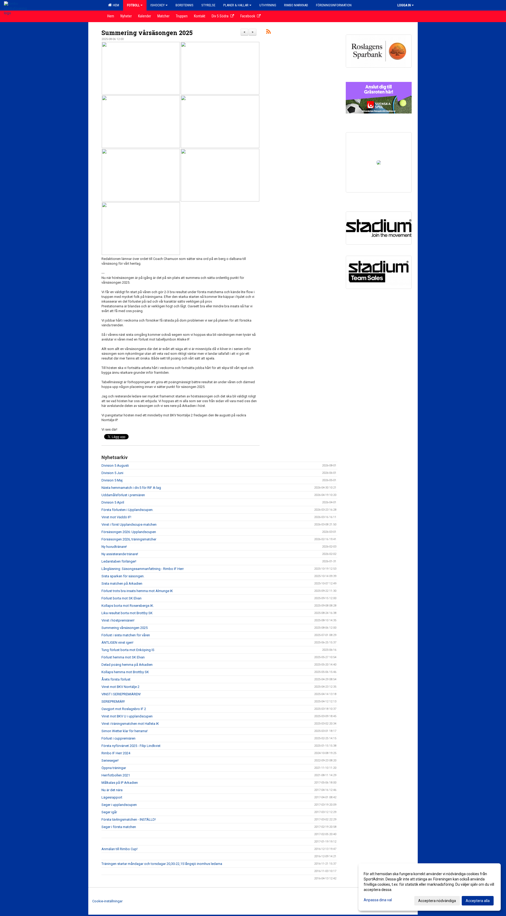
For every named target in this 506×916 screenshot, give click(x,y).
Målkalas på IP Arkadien (119, 783)
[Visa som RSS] (268, 33)
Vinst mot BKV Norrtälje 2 (120, 687)
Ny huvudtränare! (114, 547)
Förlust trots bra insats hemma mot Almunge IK (137, 591)
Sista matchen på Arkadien (121, 583)
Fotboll (133, 5)
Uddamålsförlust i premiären (123, 495)
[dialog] (429, 887)
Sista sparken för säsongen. (122, 576)
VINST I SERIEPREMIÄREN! (121, 694)
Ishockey (157, 5)
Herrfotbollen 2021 (115, 775)
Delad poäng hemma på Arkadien (127, 665)
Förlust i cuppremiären (118, 738)
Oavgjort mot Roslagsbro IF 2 (123, 709)
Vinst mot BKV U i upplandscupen (127, 716)
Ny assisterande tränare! (119, 554)
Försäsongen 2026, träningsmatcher (128, 539)
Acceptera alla (478, 901)
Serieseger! (110, 760)
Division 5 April (112, 502)
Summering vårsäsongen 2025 (147, 33)
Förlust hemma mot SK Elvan (123, 657)
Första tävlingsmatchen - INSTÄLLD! (128, 819)
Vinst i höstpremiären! (117, 620)
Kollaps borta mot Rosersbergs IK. (127, 606)
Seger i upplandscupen (119, 805)
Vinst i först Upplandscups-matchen (129, 524)
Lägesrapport (111, 797)
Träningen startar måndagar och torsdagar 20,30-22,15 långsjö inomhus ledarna (161, 864)
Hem (115, 5)
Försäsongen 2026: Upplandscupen (128, 532)
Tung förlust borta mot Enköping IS (127, 650)
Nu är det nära (112, 790)
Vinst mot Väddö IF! (116, 517)
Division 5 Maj (112, 480)
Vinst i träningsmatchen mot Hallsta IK (130, 724)
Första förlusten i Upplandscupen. (127, 510)
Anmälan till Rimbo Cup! (119, 849)
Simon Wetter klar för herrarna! (124, 731)
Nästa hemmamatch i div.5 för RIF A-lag (131, 488)
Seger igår (109, 812)
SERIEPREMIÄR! (113, 701)
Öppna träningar (113, 768)
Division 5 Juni (112, 473)
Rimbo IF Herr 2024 (115, 753)
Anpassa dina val (378, 900)
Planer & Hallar (236, 5)
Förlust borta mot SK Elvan (121, 598)
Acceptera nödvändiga (437, 901)
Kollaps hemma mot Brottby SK (125, 672)
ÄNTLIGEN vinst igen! (117, 642)
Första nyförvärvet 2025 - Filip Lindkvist (130, 746)
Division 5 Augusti (115, 465)
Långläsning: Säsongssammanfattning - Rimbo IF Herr (142, 569)
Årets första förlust (115, 679)
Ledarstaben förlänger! (118, 561)
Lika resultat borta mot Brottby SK (127, 613)
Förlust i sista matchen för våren (125, 635)
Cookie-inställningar (107, 901)
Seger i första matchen (118, 827)
